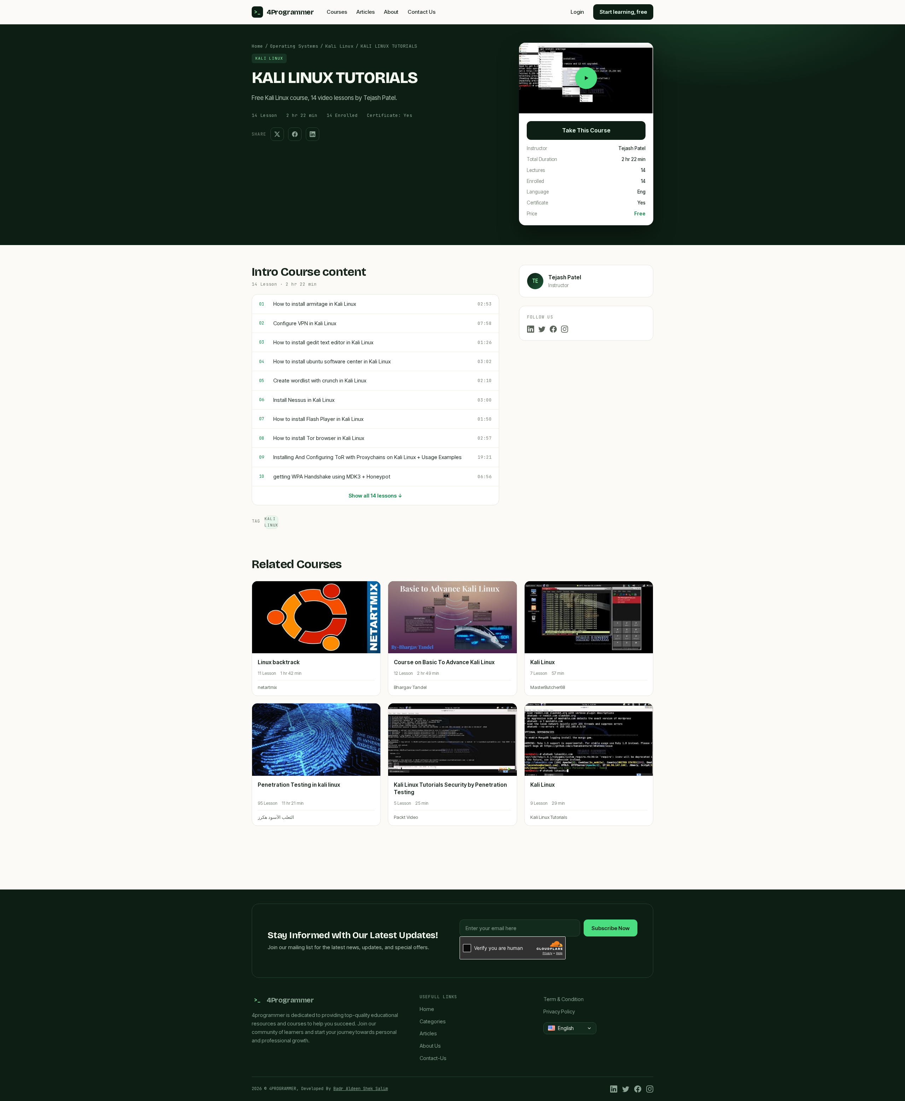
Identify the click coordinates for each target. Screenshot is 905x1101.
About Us (430, 1046)
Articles (365, 11)
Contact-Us (433, 1058)
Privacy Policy (559, 1011)
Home (257, 46)
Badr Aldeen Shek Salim (360, 1088)
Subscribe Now (610, 928)
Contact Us (422, 11)
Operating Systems (294, 46)
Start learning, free (623, 11)
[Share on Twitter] (277, 134)
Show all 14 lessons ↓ (375, 496)
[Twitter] (541, 329)
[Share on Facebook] (295, 134)
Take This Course (586, 130)
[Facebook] (553, 329)
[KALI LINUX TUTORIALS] (586, 78)
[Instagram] (564, 329)
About (391, 11)
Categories (433, 1021)
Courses (337, 11)
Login (577, 11)
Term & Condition (563, 999)
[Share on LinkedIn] (312, 134)
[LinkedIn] (530, 329)
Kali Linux (339, 46)
